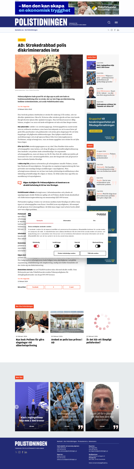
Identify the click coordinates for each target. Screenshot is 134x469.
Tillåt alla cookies (93, 253)
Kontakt (60, 441)
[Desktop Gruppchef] (102, 127)
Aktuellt (22, 40)
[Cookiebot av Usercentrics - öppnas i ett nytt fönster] (98, 214)
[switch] (56, 246)
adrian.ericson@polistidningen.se (67, 459)
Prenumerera (83, 441)
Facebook (115, 30)
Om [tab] (94, 220)
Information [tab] (67, 220)
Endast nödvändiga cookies (66, 253)
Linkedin (118, 30)
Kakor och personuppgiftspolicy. (98, 463)
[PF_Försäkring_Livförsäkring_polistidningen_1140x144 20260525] (67, 8)
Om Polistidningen (31, 30)
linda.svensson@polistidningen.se (67, 451)
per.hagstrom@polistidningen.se (98, 451)
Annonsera (92, 441)
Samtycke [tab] (40, 220)
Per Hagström (25, 106)
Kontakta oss (19, 30)
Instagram (112, 30)
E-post (71, 287)
